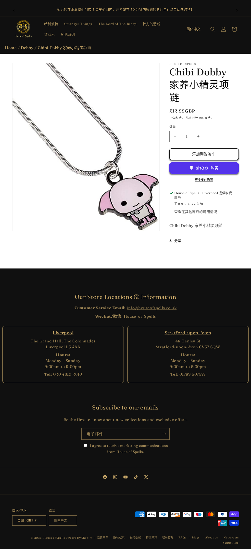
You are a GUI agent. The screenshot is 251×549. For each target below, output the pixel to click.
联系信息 (168, 537)
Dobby (27, 47)
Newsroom (231, 537)
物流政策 (151, 537)
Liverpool (63, 333)
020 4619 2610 (67, 374)
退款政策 (103, 537)
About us (211, 537)
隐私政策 (119, 537)
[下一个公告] (237, 9)
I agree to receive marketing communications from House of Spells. (128, 448)
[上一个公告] (14, 9)
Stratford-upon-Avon (188, 333)
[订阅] (164, 434)
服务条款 (135, 537)
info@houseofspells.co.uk (151, 307)
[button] (51, 24)
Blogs (196, 537)
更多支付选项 (204, 180)
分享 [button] (177, 241)
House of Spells (54, 537)
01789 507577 (192, 374)
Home (10, 47)
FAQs (182, 537)
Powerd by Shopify (79, 537)
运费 (207, 118)
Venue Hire (231, 542)
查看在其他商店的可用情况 (195, 212)
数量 (172, 126)
